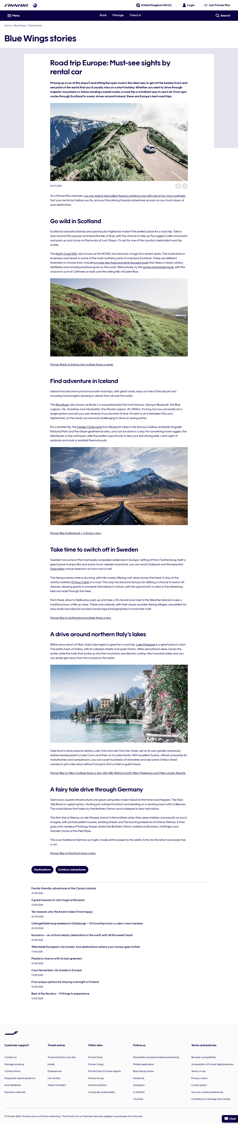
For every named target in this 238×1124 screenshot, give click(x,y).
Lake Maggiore (145, 644)
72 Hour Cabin (80, 582)
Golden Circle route (89, 427)
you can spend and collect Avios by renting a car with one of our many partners (134, 196)
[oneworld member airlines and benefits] (35, 5)
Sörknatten (57, 569)
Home (7, 25)
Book (103, 15)
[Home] (16, 5)
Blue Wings (20, 25)
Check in (135, 15)
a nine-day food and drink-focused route (122, 262)
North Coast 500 (66, 253)
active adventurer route (158, 267)
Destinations (35, 25)
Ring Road (62, 404)
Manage (118, 15)
